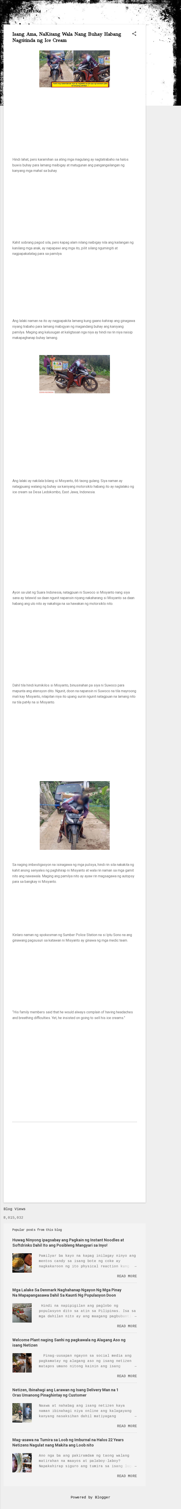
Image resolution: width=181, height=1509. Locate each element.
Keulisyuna (27, 10)
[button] (134, 34)
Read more (127, 1276)
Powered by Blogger (90, 1498)
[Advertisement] (163, 90)
